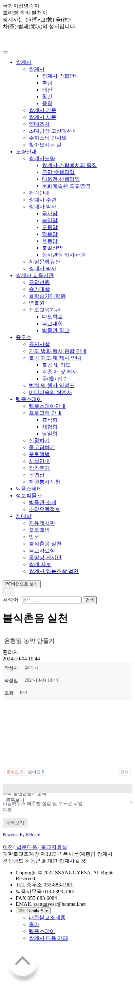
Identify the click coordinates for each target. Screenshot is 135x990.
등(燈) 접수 (55, 378)
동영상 (37, 475)
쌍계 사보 (40, 564)
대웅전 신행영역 (61, 179)
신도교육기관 (44, 310)
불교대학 (52, 323)
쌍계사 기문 (42, 110)
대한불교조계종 (47, 917)
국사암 (50, 213)
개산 (47, 89)
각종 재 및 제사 (59, 371)
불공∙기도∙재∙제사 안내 (55, 358)
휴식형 (50, 420)
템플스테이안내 (47, 406)
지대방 (23, 516)
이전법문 (15, 847)
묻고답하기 (42, 447)
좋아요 (14, 772)
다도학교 (52, 316)
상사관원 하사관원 (63, 254)
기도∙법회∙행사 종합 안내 (58, 351)
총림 (47, 83)
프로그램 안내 (45, 413)
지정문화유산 (44, 261)
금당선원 (39, 282)
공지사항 (39, 344)
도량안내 (26, 151)
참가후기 (39, 468)
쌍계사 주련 (42, 199)
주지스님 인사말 (48, 138)
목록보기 (67, 788)
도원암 (50, 227)
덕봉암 (50, 234)
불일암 (50, 220)
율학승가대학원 (47, 296)
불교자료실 (42, 550)
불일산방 (52, 248)
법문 (34, 537)
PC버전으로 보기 (21, 583)
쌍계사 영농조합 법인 (54, 571)
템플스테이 (29, 399)
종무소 (23, 337)
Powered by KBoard (21, 834)
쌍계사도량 (42, 158)
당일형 (50, 433)
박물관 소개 (42, 502)
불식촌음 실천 (45, 543)
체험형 (50, 426)
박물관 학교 (55, 330)
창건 (47, 96)
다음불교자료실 (47, 847)
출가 (34, 924)
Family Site (36, 910)
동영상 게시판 (45, 557)
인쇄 (124, 772)
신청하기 (39, 440)
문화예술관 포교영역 (66, 186)
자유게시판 (42, 523)
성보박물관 (29, 495)
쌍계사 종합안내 (61, 76)
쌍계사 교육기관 (35, 275)
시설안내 (39, 461)
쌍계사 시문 (42, 117)
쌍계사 (23, 62)
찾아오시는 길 (45, 144)
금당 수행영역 (58, 172)
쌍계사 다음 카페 (48, 938)
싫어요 (36, 772)
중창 (47, 103)
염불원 (37, 303)
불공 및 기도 (56, 365)
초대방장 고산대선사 (53, 131)
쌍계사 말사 (42, 268)
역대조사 (39, 124)
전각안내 (39, 193)
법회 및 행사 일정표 (52, 385)
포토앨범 (39, 454)
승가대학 (39, 289)
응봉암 (50, 241)
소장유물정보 (44, 509)
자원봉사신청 (44, 482)
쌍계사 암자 (42, 206)
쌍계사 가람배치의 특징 (69, 165)
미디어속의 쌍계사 (50, 392)
